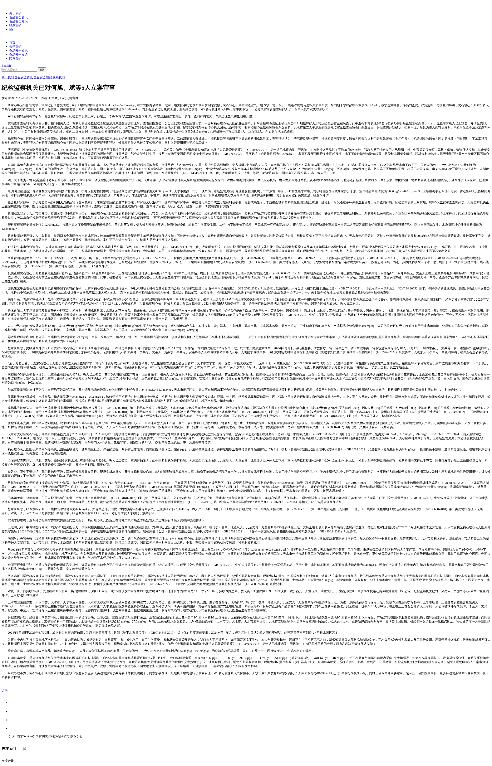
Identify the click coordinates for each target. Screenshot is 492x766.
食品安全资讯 (18, 17)
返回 (5, 690)
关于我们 (15, 13)
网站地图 (17, 740)
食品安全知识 (18, 21)
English (6, 65)
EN (11, 29)
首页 (12, 42)
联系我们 (15, 25)
